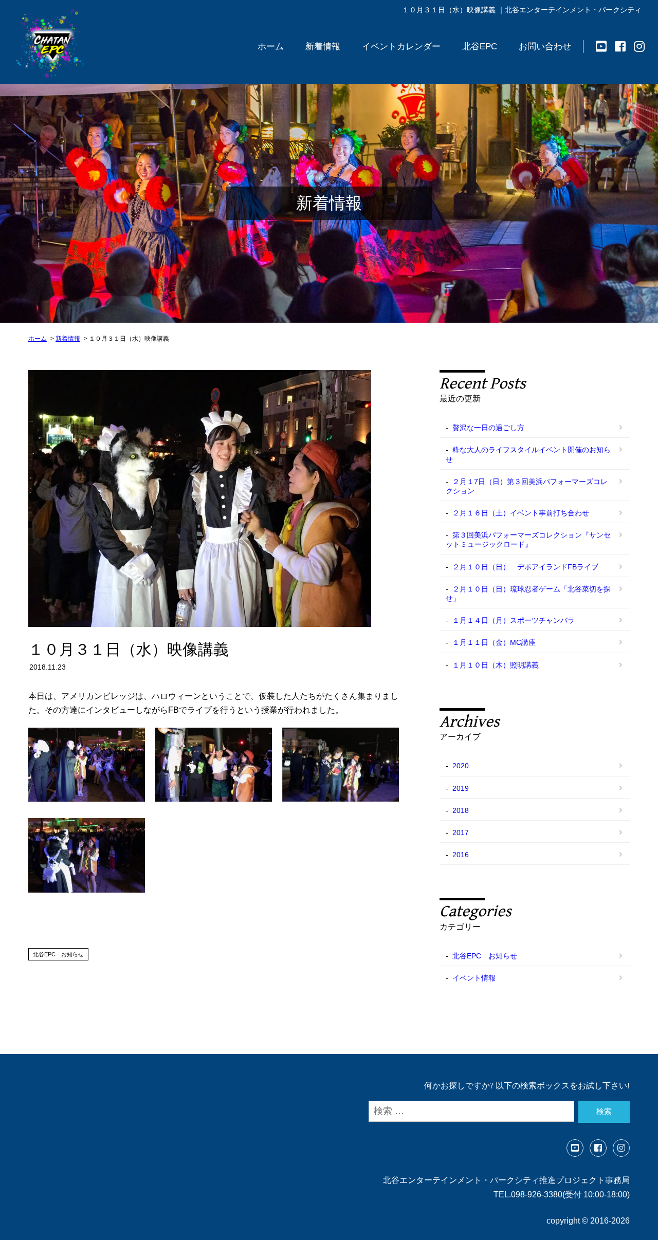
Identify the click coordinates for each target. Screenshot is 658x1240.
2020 (460, 766)
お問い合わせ (545, 46)
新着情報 (322, 46)
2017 (460, 832)
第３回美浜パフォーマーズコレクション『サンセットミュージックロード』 (528, 539)
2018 (460, 810)
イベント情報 (474, 978)
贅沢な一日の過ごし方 (488, 427)
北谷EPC (479, 46)
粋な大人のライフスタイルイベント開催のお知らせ (528, 454)
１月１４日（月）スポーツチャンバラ (513, 620)
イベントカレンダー (401, 46)
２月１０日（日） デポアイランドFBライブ (525, 567)
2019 (460, 788)
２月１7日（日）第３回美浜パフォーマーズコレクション (527, 486)
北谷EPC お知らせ (58, 954)
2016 (460, 854)
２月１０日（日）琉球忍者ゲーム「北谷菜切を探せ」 (528, 593)
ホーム (271, 46)
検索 (604, 1111)
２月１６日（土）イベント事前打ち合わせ (520, 513)
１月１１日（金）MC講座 (494, 642)
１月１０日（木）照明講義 (495, 665)
